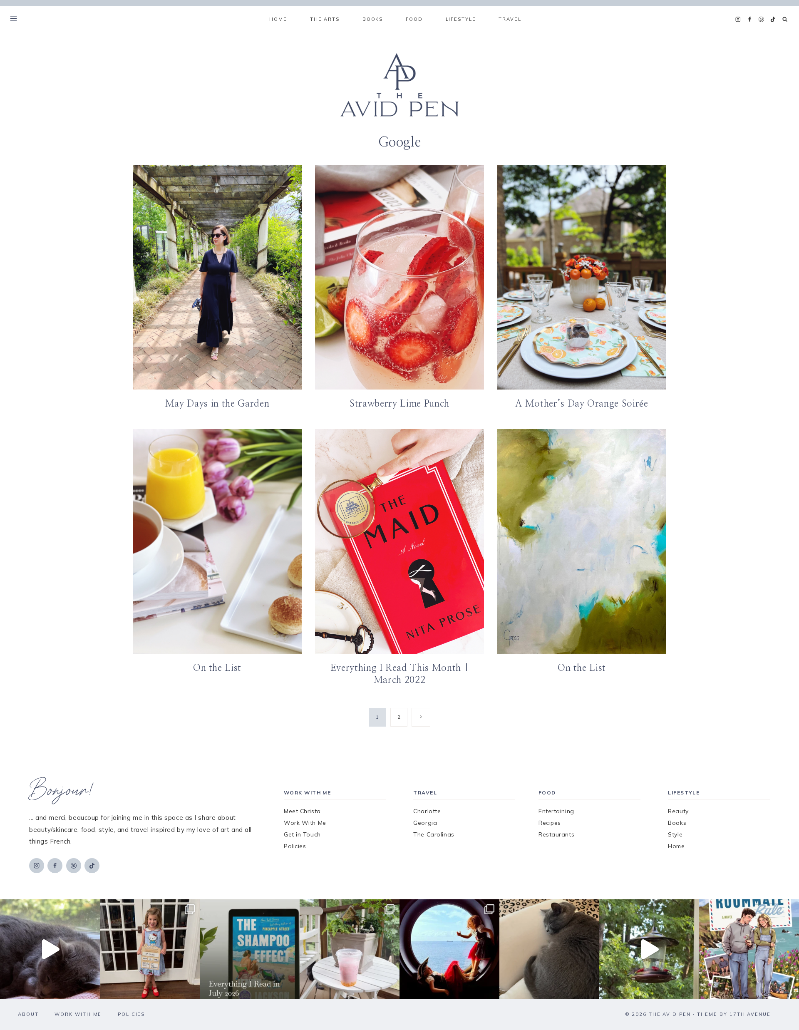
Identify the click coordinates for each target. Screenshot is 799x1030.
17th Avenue (750, 1014)
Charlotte (427, 811)
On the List (217, 668)
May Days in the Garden (217, 403)
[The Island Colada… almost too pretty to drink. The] (350, 949)
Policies (295, 846)
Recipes (549, 822)
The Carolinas (433, 834)
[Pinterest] (761, 19)
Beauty (678, 811)
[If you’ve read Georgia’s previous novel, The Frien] (749, 949)
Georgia (425, 822)
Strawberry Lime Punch (399, 403)
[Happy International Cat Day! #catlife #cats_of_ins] (50, 949)
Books (677, 822)
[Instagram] (737, 19)
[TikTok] (772, 19)
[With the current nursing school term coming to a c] (250, 949)
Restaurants (556, 834)
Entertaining (556, 811)
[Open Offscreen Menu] (13, 19)
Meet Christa (302, 811)
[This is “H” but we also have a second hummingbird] (649, 949)
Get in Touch (302, 834)
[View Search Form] (785, 19)
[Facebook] (749, 19)
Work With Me (305, 822)
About (28, 1014)
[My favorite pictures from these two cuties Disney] (449, 949)
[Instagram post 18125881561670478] (549, 949)
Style (675, 834)
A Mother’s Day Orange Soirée (581, 403)
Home (278, 19)
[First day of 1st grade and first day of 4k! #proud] (150, 949)
